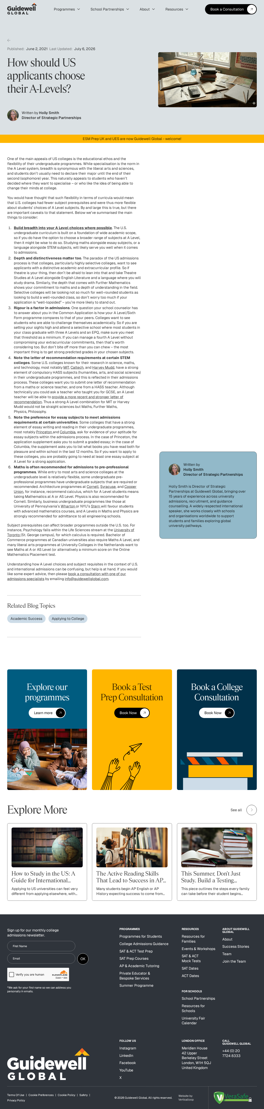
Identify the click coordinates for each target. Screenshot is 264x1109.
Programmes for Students (140, 936)
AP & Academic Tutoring (139, 965)
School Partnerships (198, 998)
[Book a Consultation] (231, 9)
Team (226, 953)
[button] (67, 9)
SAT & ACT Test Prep (136, 951)
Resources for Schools (193, 1008)
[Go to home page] (22, 9)
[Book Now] (132, 713)
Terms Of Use (15, 1095)
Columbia (67, 432)
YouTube (126, 1070)
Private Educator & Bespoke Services (134, 976)
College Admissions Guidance (144, 943)
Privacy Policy (16, 1100)
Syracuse (108, 486)
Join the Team (234, 961)
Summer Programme (136, 985)
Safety (83, 1095)
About (227, 939)
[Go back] (9, 40)
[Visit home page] (48, 1064)
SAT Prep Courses (133, 958)
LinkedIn (126, 1055)
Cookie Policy (66, 1095)
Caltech (77, 367)
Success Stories (235, 946)
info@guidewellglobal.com (86, 578)
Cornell (93, 486)
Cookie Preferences (41, 1095)
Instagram (127, 1048)
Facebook (127, 1062)
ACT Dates (190, 975)
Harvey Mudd (103, 367)
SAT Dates (190, 968)
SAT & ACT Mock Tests (191, 958)
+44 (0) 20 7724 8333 (231, 1053)
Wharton (68, 506)
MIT (66, 367)
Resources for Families (193, 939)
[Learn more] (47, 713)
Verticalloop (186, 1099)
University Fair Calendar (193, 1020)
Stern (96, 506)
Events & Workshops (198, 948)
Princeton (44, 432)
